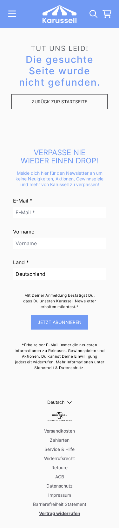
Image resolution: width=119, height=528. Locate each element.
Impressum (59, 495)
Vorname (23, 231)
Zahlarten (59, 440)
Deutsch (55, 402)
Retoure (59, 467)
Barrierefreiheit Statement (59, 504)
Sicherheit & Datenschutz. (59, 367)
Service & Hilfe (59, 449)
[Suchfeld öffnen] (93, 13)
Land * (21, 262)
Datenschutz (59, 486)
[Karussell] (59, 14)
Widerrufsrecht (59, 458)
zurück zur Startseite (59, 101)
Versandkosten (59, 431)
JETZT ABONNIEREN (60, 322)
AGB (59, 476)
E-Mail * (22, 200)
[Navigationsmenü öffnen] (12, 14)
